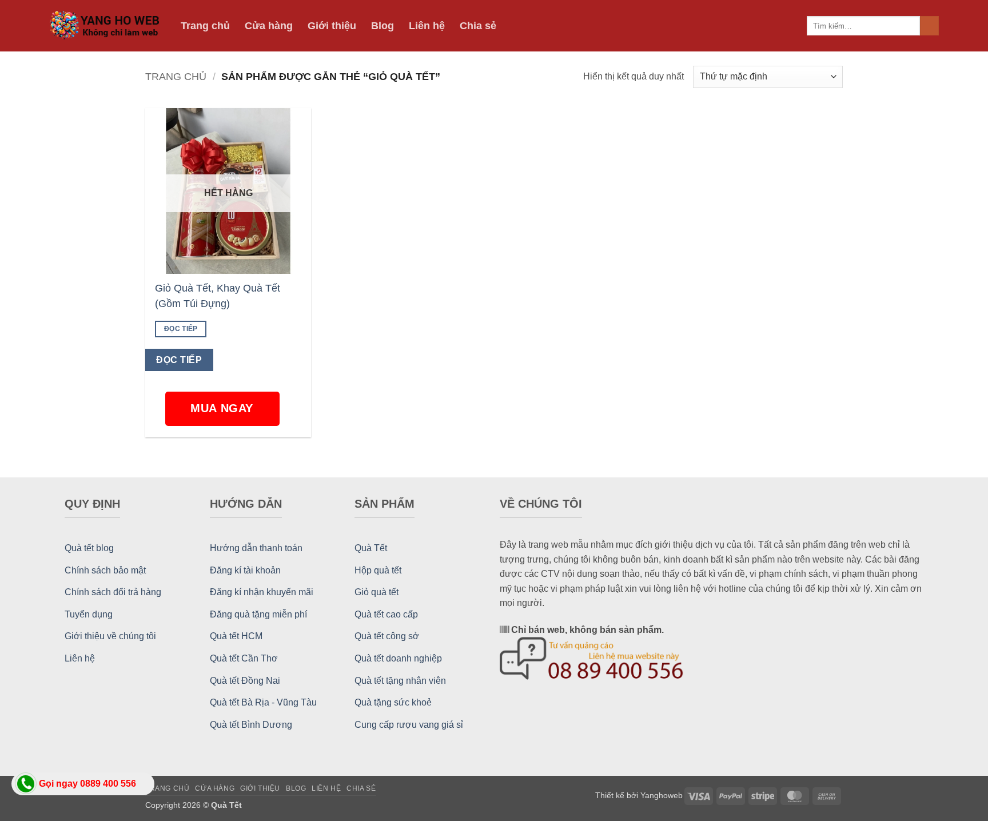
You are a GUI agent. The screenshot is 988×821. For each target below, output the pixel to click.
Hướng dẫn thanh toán (256, 548)
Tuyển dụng (89, 614)
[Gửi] (929, 25)
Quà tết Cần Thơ (244, 658)
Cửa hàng (269, 25)
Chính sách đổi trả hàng (113, 592)
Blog (382, 25)
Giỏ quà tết (376, 592)
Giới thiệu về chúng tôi (110, 636)
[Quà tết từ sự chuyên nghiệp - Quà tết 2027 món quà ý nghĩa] (106, 26)
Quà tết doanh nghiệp (398, 658)
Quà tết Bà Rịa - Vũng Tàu (263, 702)
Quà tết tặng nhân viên (400, 681)
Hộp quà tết (377, 570)
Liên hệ (427, 25)
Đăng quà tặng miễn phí (258, 614)
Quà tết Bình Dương (251, 725)
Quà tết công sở (386, 636)
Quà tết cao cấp (386, 614)
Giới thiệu (332, 25)
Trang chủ (205, 25)
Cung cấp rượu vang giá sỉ (408, 725)
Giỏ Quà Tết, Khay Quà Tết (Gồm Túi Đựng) (217, 295)
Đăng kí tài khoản (245, 570)
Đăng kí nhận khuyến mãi (261, 592)
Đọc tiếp (181, 328)
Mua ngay (223, 408)
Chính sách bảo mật (105, 570)
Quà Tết (370, 548)
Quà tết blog (89, 548)
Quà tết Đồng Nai (245, 681)
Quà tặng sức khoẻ (393, 702)
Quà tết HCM (236, 636)
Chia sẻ (478, 25)
